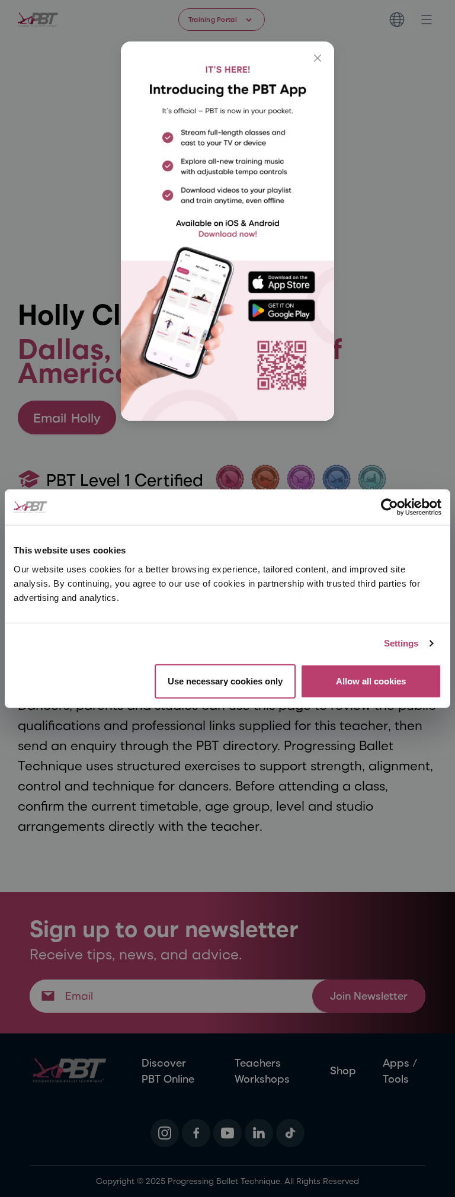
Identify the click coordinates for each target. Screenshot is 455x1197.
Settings (401, 643)
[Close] (317, 58)
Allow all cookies (371, 681)
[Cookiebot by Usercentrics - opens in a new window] (389, 507)
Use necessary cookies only (225, 681)
